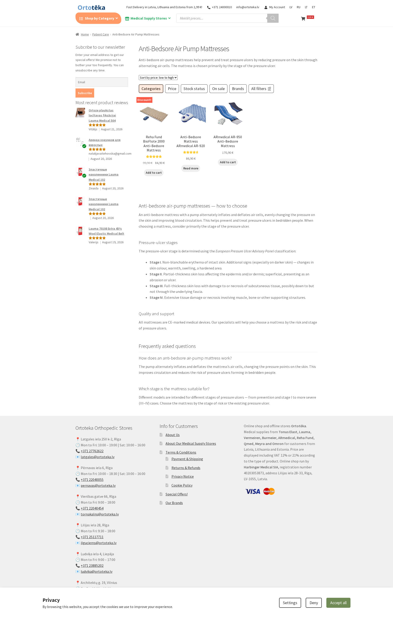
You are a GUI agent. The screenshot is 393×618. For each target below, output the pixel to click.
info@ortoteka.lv (247, 7)
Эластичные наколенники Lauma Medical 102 (103, 174)
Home (85, 34)
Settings (290, 602)
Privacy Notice (182, 476)
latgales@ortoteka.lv (97, 457)
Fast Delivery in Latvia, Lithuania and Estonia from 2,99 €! (164, 7)
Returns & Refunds (185, 467)
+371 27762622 (92, 451)
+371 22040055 (92, 479)
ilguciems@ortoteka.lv (98, 542)
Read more (190, 168)
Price (172, 88)
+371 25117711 (92, 537)
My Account (277, 7)
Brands (238, 88)
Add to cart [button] (154, 173)
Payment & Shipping (187, 459)
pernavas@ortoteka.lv (98, 485)
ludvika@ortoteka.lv (96, 571)
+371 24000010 (222, 7)
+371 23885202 (92, 565)
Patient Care (100, 34)
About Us (173, 434)
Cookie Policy (181, 485)
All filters (258, 88)
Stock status (194, 88)
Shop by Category (99, 18)
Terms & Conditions (181, 452)
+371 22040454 (92, 508)
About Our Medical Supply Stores (191, 443)
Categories (151, 88)
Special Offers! (177, 494)
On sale (218, 88)
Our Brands (174, 502)
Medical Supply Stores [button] (149, 18)
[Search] (273, 18)
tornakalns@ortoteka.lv (100, 514)
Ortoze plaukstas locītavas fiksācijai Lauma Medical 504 (102, 115)
